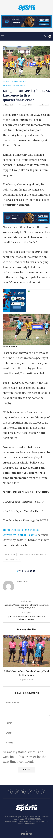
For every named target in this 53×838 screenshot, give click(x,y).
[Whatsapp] (17, 792)
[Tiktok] (30, 792)
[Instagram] (43, 792)
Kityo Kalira (9, 105)
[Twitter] (10, 792)
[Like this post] (19, 571)
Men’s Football (31, 530)
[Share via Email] (34, 571)
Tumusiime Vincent (12, 560)
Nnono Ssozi (10, 554)
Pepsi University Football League (33, 554)
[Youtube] (23, 792)
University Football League (20, 535)
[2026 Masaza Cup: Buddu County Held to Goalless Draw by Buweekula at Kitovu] (26, 651)
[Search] (45, 36)
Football (16, 530)
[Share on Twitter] (25, 571)
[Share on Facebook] (22, 571)
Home (6, 530)
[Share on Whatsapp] (28, 571)
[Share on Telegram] (31, 571)
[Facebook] (36, 792)
